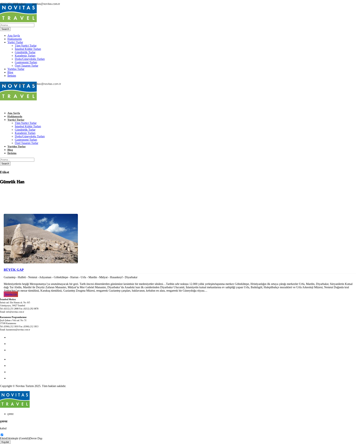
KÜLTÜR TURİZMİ (20, 337)
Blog (10, 72)
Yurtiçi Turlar (15, 42)
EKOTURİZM (16, 359)
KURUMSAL (15, 350)
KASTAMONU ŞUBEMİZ (24, 365)
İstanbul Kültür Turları (28, 48)
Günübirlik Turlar (25, 52)
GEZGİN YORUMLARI (22, 371)
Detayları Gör (11, 294)
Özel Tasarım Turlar (26, 65)
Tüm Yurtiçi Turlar (26, 45)
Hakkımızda (14, 38)
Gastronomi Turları (26, 62)
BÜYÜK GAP (14, 270)
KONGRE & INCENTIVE (23, 343)
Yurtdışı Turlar (15, 69)
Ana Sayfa (13, 35)
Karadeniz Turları (25, 55)
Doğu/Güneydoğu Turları (30, 59)
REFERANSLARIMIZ (21, 378)
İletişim (11, 75)
